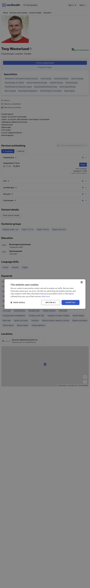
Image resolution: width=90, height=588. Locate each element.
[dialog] (45, 294)
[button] (18, 302)
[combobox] (82, 282)
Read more (46, 296)
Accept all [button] (70, 302)
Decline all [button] (51, 302)
